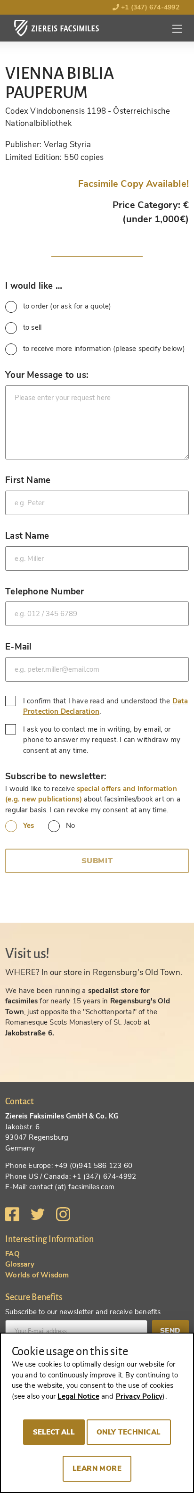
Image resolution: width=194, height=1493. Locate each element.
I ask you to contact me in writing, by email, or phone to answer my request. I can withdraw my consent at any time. (102, 740)
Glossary (19, 1264)
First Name (27, 480)
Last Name (27, 535)
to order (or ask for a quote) (67, 306)
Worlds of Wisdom (37, 1275)
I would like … (33, 285)
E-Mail (18, 646)
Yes (28, 825)
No (70, 825)
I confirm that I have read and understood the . (105, 706)
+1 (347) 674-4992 (149, 7)
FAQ (12, 1254)
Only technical (129, 1432)
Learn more (97, 1468)
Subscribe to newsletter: (55, 776)
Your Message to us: (47, 374)
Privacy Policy (139, 1396)
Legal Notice (78, 1396)
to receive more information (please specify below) (104, 348)
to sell (32, 327)
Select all (54, 1432)
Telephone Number (44, 591)
